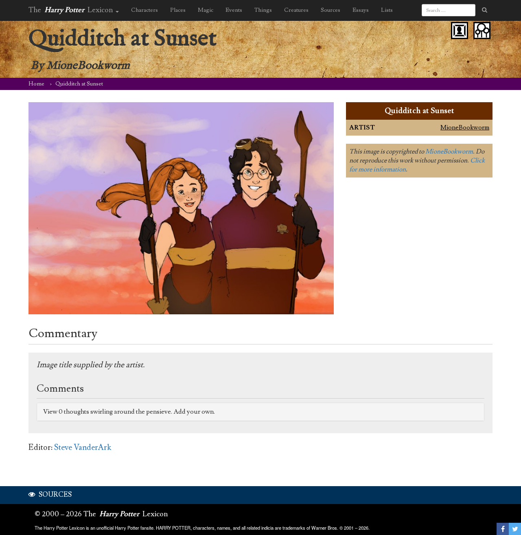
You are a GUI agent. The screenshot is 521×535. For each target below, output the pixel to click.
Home (36, 84)
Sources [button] (330, 10)
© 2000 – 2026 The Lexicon (101, 514)
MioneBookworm (464, 127)
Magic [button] (205, 10)
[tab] (260, 412)
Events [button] (233, 10)
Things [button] (263, 10)
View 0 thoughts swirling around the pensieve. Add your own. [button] (129, 412)
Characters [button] (144, 10)
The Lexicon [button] (71, 10)
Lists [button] (387, 10)
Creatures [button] (296, 10)
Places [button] (178, 10)
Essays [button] (360, 10)
